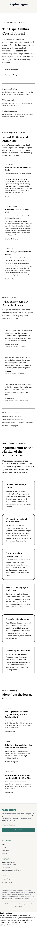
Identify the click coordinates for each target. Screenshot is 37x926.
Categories (5, 850)
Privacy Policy (6, 879)
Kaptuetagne (18, 4)
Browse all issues (8, 699)
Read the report (10, 792)
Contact (4, 854)
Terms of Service (7, 882)
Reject (9, 925)
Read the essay (10, 731)
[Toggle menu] (19, 9)
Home (3, 844)
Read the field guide (11, 762)
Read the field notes (11, 239)
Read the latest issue (12, 69)
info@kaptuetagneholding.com (11, 870)
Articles (4, 847)
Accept (14, 925)
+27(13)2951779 (7, 867)
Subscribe (18, 830)
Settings (3, 925)
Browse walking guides (12, 75)
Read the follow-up (11, 279)
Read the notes (10, 197)
